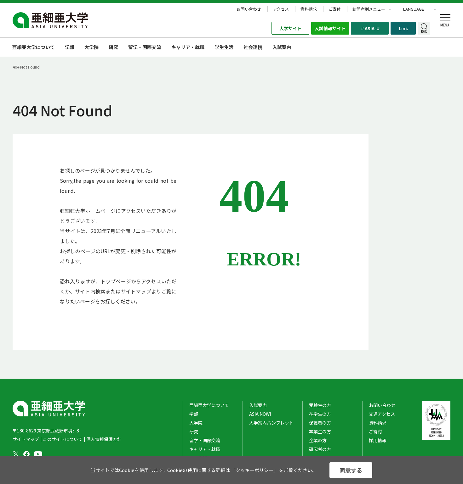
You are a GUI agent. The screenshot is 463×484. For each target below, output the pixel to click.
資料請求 (308, 9)
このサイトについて (63, 439)
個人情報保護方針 (104, 439)
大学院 (91, 47)
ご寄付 (335, 9)
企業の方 (318, 440)
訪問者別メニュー (368, 9)
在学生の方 (320, 414)
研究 (113, 47)
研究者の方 (320, 449)
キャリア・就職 (187, 47)
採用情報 (377, 440)
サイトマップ (26, 439)
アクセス (281, 9)
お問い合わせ (249, 9)
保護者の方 (320, 423)
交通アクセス (382, 414)
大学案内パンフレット (271, 423)
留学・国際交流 (144, 47)
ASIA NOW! (260, 414)
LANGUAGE (413, 9)
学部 (69, 47)
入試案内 (258, 405)
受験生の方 (320, 405)
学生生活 (223, 47)
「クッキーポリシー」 (254, 470)
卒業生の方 (320, 431)
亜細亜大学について (33, 47)
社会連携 (252, 47)
